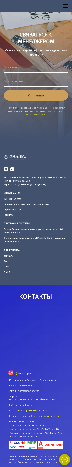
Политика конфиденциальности (28, 410)
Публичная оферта (20, 404)
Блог (6, 261)
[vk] (12, 169)
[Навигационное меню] (65, 6)
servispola (26, 373)
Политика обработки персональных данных (26, 204)
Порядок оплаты (12, 209)
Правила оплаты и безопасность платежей (34, 415)
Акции (7, 272)
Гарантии (8, 215)
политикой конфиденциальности (44, 112)
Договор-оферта (12, 199)
